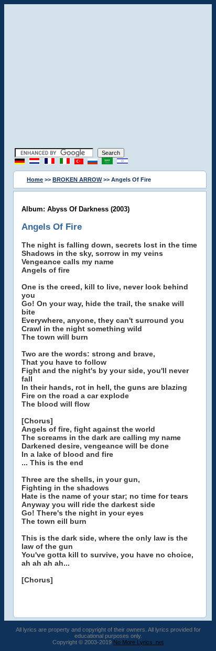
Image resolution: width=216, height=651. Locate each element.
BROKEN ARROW (77, 179)
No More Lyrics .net (138, 642)
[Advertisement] (108, 77)
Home (35, 179)
